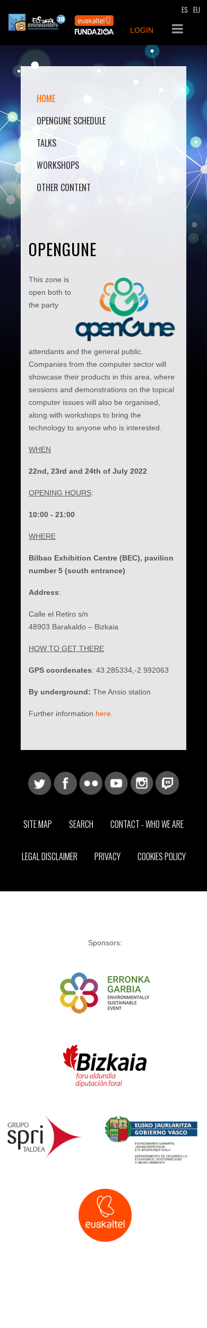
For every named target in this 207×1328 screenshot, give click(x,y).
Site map (37, 824)
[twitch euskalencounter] (167, 783)
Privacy (107, 856)
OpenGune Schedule (71, 120)
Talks (46, 143)
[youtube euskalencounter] (116, 783)
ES (184, 9)
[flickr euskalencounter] (90, 783)
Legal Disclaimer (49, 856)
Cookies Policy (161, 856)
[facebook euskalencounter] (65, 783)
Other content (64, 187)
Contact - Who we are (147, 824)
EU (196, 9)
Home (46, 98)
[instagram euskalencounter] (141, 783)
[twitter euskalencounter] (39, 783)
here (103, 713)
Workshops (58, 165)
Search (81, 824)
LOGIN (141, 30)
